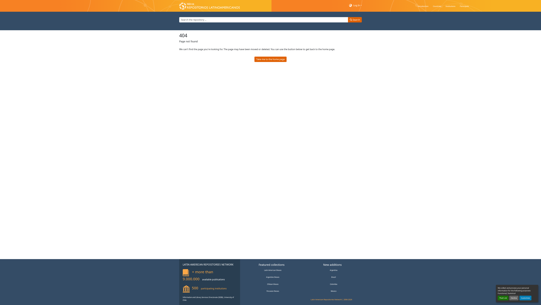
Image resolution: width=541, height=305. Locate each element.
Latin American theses (272, 270)
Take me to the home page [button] (270, 59)
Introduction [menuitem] (423, 6)
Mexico (333, 291)
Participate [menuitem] (464, 6)
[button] (209, 5)
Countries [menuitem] (437, 6)
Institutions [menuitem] (450, 6)
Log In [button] (357, 5)
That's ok (503, 298)
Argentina (333, 270)
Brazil (333, 277)
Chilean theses (273, 284)
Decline (514, 298)
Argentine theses (272, 277)
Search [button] (356, 19)
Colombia (333, 284)
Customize (525, 298)
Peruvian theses (273, 291)
